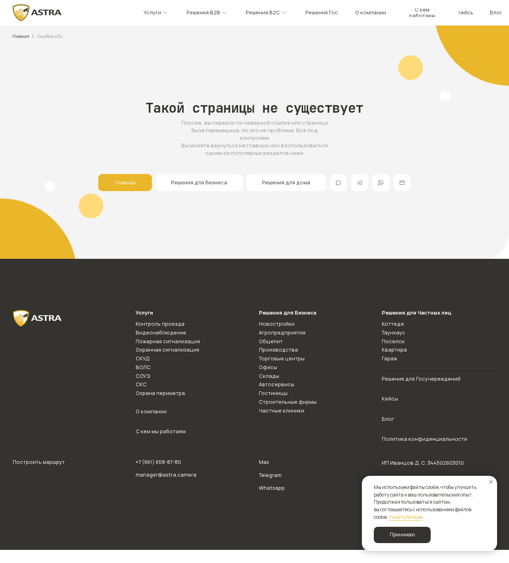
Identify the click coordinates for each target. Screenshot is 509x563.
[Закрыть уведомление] (491, 482)
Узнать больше (406, 517)
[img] (37, 13)
